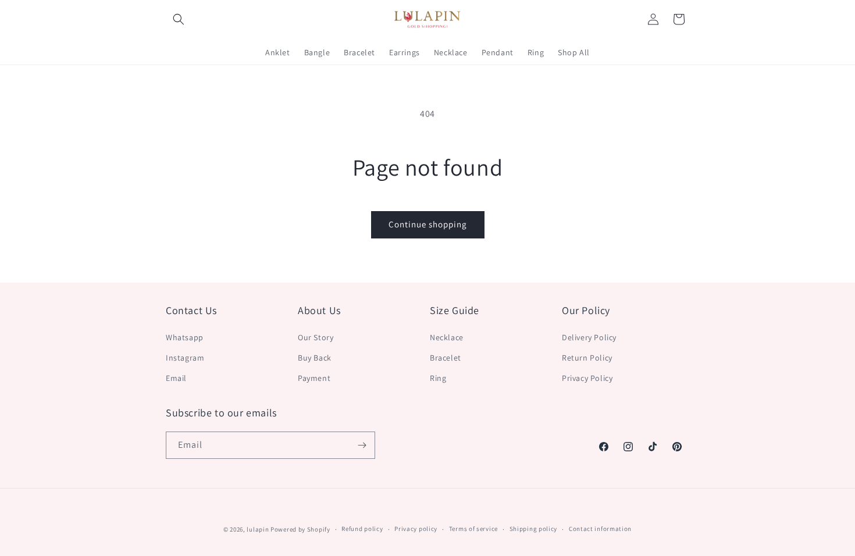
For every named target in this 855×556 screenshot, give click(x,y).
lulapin (258, 529)
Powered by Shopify (300, 529)
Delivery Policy (589, 337)
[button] (178, 19)
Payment (314, 378)
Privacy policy (415, 529)
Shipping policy (534, 529)
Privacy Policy (587, 378)
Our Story (315, 337)
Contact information (600, 529)
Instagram (185, 357)
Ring (438, 378)
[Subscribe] (362, 445)
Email (176, 378)
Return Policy (587, 357)
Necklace (447, 337)
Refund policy (362, 529)
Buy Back (315, 357)
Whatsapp (185, 337)
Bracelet (445, 357)
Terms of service (473, 529)
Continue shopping (428, 224)
